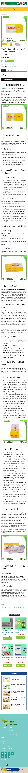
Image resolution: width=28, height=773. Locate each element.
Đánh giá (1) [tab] (9, 70)
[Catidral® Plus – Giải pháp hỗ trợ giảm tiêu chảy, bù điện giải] (6, 679)
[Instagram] (9, 753)
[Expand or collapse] (14, 80)
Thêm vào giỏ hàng (9, 60)
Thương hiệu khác (12, 66)
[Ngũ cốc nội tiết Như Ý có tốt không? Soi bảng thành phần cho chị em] (6, 706)
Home (2, 13)
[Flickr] (6, 753)
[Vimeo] (9, 756)
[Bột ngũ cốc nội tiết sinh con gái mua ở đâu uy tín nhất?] (6, 693)
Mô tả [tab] (3, 70)
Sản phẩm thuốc (8, 13)
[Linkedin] (12, 753)
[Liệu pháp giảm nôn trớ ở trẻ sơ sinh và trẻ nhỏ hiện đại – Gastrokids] (6, 686)
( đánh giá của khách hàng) (14, 54)
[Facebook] (2, 753)
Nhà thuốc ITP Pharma (11, 330)
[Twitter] (6, 756)
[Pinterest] (2, 756)
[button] (2, 9)
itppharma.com (14, 771)
